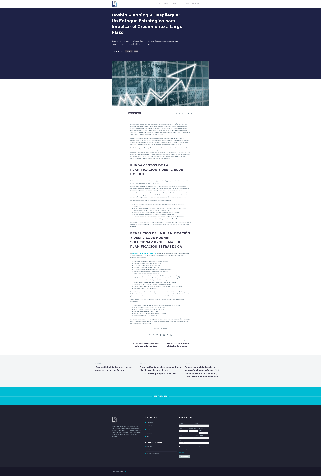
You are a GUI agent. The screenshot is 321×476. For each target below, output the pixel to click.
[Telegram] (188, 113)
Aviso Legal (149, 446)
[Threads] (191, 113)
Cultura (156, 328)
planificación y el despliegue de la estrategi (144, 253)
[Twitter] (176, 113)
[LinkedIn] (185, 113)
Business (129, 51)
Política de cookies (151, 450)
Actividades (175, 4)
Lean (136, 51)
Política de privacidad (152, 453)
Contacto (149, 433)
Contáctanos (197, 4)
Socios (186, 4)
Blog (207, 4)
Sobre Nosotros (150, 422)
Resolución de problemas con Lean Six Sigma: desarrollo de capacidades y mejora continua (160, 370)
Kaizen (124, 471)
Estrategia (164, 328)
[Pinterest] (179, 113)
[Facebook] (173, 113)
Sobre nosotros (162, 4)
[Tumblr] (182, 113)
